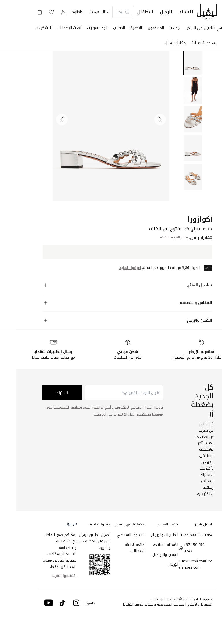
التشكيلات (43, 28)
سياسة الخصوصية (67, 407)
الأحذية (136, 28)
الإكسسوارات (97, 28)
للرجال (166, 11)
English (76, 12)
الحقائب (119, 28)
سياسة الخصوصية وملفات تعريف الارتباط (153, 604)
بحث (119, 12)
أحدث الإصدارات (69, 28)
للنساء (186, 11)
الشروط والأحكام (199, 604)
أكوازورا (200, 219)
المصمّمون (156, 28)
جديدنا (175, 28)
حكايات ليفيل (175, 43)
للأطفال (145, 11)
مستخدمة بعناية (204, 43)
